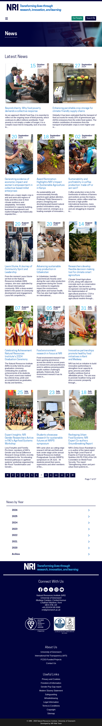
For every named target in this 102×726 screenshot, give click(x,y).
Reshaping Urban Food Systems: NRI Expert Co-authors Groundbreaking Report (80, 439)
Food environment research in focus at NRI (49, 352)
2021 (14, 542)
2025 (14, 516)
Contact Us (51, 663)
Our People (77, 18)
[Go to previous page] (13, 475)
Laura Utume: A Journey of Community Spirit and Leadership (18, 269)
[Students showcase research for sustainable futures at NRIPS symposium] (51, 410)
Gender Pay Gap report (51, 687)
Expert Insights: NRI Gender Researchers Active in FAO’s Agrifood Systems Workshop (19, 439)
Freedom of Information (51, 683)
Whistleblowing (51, 698)
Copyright (51, 710)
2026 (14, 510)
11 (62, 475)
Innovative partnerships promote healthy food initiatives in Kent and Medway (81, 355)
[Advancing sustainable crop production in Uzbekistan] (51, 241)
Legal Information (51, 702)
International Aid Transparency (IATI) (51, 656)
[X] (51, 589)
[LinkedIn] (46, 589)
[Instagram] (56, 589)
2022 (14, 535)
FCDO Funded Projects (51, 659)
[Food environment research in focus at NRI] (51, 325)
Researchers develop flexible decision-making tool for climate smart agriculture (81, 271)
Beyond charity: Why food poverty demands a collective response (23, 110)
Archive (16, 554)
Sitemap (51, 713)
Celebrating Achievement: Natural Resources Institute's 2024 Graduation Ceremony (18, 355)
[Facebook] (40, 589)
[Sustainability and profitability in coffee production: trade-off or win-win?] (83, 154)
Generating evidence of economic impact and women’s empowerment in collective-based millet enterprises (18, 185)
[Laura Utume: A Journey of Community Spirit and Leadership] (19, 241)
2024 (14, 523)
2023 (14, 529)
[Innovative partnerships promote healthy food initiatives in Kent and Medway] (83, 325)
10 (56, 475)
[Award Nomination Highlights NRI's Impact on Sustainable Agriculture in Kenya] (51, 154)
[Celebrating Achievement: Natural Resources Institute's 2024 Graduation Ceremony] (19, 325)
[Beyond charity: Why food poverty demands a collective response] (27, 83)
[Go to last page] (72, 475)
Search (89, 18)
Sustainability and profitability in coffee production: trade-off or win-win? (80, 183)
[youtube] (62, 589)
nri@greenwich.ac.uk (51, 610)
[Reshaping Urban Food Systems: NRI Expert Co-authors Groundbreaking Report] (83, 410)
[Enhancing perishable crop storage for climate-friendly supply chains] (74, 83)
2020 (14, 548)
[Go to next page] (67, 475)
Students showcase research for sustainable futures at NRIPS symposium (50, 439)
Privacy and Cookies (51, 679)
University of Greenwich (51, 652)
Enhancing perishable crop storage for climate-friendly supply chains (73, 110)
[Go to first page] (7, 475)
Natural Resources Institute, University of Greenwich (56, 721)
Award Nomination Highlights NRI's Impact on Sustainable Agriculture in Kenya (51, 183)
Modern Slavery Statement (51, 691)
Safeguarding (51, 694)
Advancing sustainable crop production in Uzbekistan (49, 269)
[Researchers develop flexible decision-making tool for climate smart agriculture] (83, 241)
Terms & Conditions (51, 706)
